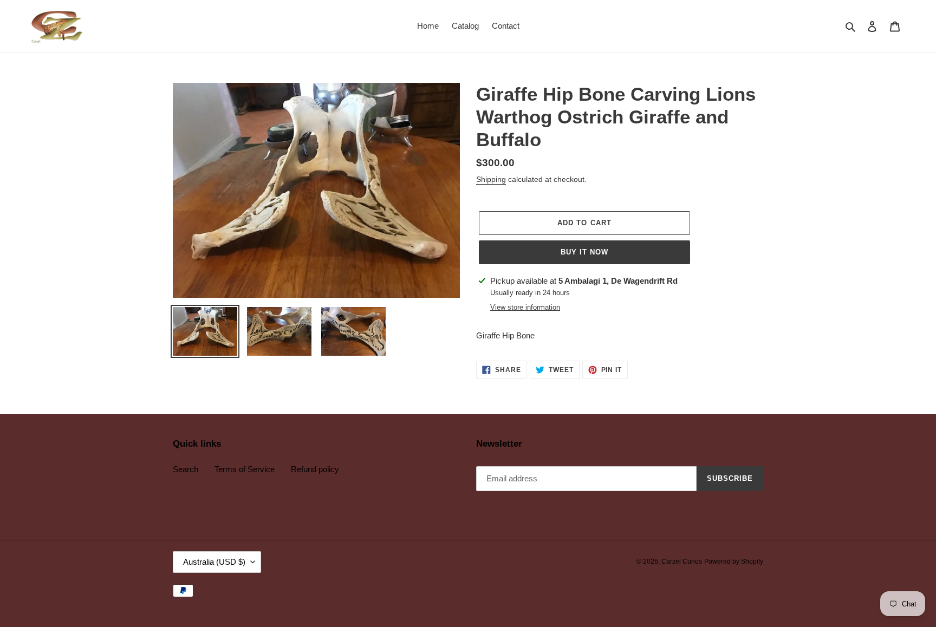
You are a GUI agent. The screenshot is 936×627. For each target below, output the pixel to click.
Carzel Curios (681, 561)
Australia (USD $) (214, 561)
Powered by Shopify (733, 561)
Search (185, 469)
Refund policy (315, 469)
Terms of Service (244, 469)
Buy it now (584, 252)
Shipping (491, 179)
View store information (525, 307)
